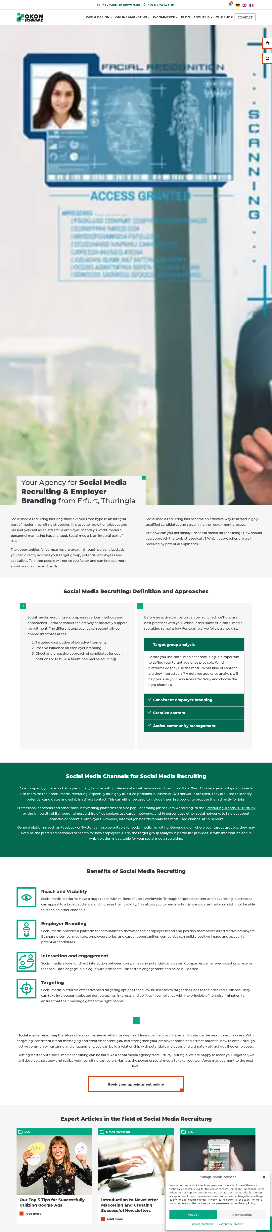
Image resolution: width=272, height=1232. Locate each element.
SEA (27, 1132)
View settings (242, 1214)
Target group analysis (174, 645)
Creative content (169, 713)
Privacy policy (224, 1223)
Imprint (239, 1223)
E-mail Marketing (118, 1132)
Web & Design (97, 17)
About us (201, 17)
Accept (193, 1214)
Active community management (184, 726)
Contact (245, 17)
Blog (185, 17)
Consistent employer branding (182, 700)
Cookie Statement (203, 1223)
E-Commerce (164, 17)
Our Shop (224, 17)
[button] (264, 1177)
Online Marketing (131, 17)
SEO (191, 1132)
